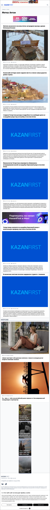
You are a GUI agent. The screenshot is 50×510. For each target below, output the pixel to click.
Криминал (15, 151)
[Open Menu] (2, 5)
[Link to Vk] (2, 484)
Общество (14, 62)
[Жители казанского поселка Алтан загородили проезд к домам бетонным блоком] (25, 45)
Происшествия (15, 308)
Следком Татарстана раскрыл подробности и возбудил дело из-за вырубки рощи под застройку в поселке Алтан (24, 116)
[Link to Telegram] (5, 484)
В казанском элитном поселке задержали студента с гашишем (24, 274)
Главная (4, 9)
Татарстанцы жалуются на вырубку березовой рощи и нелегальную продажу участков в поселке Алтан (21, 228)
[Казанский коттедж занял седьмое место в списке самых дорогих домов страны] (25, 90)
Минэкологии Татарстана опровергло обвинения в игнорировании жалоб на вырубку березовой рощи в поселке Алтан (24, 165)
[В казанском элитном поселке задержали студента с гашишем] (25, 291)
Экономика (11, 355)
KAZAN (8, 5)
